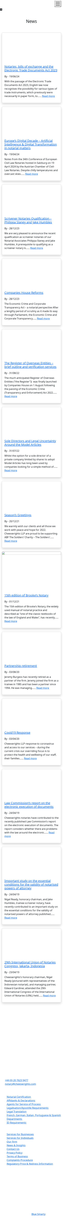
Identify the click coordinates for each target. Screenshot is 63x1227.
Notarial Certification (19, 1097)
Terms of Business (17, 1156)
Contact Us (13, 1149)
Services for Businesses (20, 1134)
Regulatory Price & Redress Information (30, 1163)
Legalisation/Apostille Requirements (27, 1108)
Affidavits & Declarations (21, 1100)
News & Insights (16, 1145)
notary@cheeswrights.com (20, 1084)
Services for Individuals (20, 1138)
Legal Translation (16, 1111)
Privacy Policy (14, 1152)
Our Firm (12, 1141)
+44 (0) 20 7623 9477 (16, 1080)
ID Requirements (16, 1122)
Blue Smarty (38, 1214)
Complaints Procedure (20, 1160)
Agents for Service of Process (24, 1104)
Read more (48, 96)
